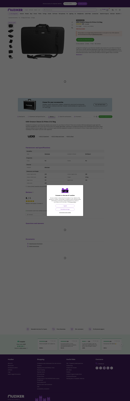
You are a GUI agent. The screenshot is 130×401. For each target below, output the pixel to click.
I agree (65, 206)
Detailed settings (65, 209)
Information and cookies (65, 212)
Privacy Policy (73, 202)
